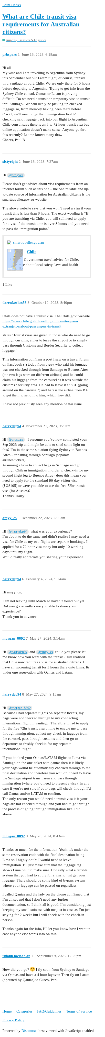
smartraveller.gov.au (28, 242)
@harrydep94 (18, 531)
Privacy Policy (13, 1020)
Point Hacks (11, 5)
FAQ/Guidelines (49, 1011)
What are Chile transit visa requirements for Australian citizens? (40, 24)
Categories (24, 1011)
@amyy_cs (45, 652)
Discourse (29, 1031)
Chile (31, 251)
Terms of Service (79, 1011)
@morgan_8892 (20, 708)
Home (7, 1011)
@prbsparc (16, 175)
